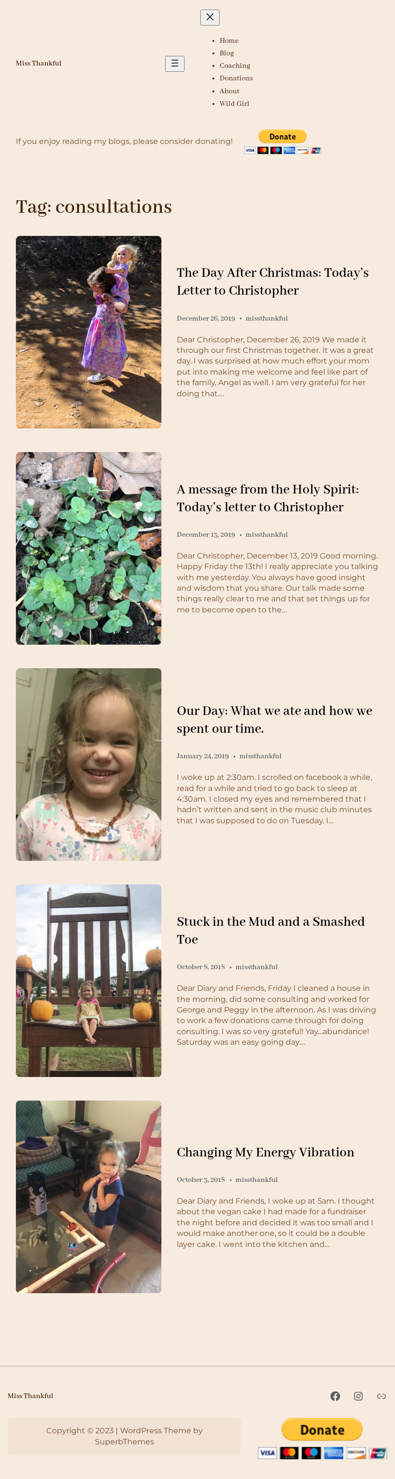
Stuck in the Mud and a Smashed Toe (271, 931)
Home (229, 41)
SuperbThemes (124, 1441)
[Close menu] (210, 18)
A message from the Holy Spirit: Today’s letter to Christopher (268, 499)
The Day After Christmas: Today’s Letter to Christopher (273, 282)
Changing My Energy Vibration (266, 1153)
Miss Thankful (39, 63)
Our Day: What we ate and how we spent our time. (274, 720)
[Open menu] (174, 64)
